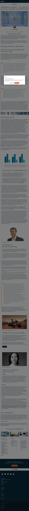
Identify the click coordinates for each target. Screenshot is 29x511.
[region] (14, 80)
